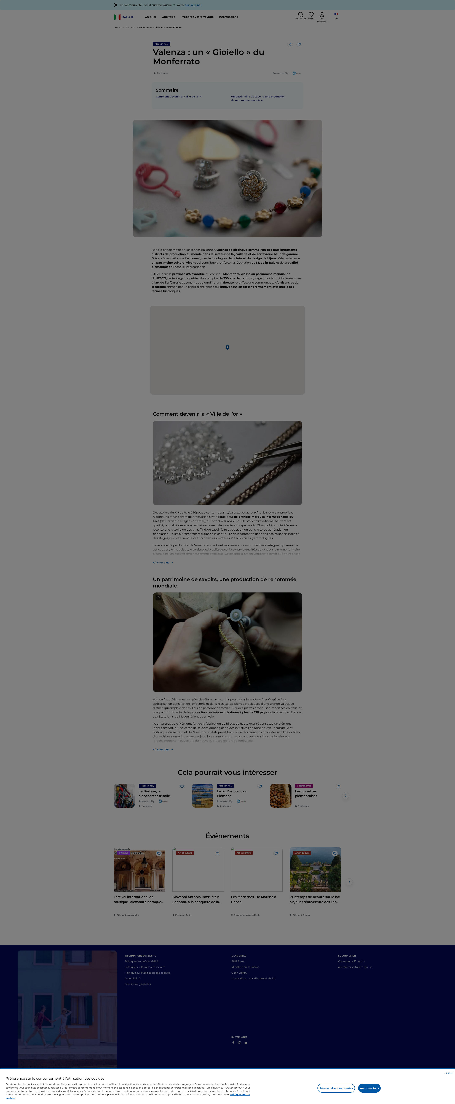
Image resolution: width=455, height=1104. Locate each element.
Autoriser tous (369, 1088)
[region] (227, 1086)
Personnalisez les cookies (336, 1088)
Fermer (448, 1073)
